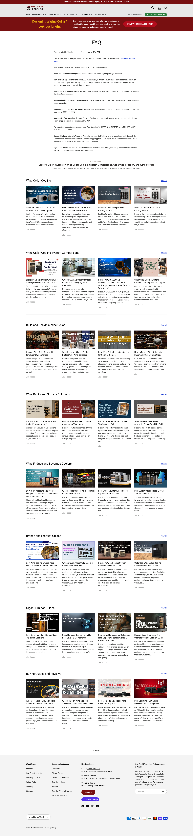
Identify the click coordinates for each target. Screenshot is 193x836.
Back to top (97, 751)
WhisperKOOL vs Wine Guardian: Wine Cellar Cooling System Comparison (76, 283)
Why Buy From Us (33, 778)
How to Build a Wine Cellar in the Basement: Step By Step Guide (148, 353)
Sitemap (29, 791)
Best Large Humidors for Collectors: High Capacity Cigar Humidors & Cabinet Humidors (114, 638)
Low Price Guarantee (34, 773)
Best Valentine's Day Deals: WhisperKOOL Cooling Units (146, 702)
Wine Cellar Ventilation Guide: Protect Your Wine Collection (75, 353)
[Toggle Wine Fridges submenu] (76, 14)
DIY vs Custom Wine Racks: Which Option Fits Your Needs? (41, 422)
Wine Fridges (69, 14)
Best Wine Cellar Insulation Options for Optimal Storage (113, 353)
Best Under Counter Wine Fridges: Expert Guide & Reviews (113, 492)
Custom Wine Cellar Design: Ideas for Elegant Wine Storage (41, 353)
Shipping (29, 786)
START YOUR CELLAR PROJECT (140, 24)
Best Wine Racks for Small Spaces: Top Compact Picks (113, 422)
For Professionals (135, 15)
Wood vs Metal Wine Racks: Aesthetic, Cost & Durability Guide (149, 422)
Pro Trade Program (59, 795)
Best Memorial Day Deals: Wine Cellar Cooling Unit (112, 702)
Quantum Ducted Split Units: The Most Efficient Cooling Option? (40, 209)
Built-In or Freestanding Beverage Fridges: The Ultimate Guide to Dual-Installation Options (42, 494)
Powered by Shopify (50, 828)
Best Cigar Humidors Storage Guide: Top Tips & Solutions (42, 636)
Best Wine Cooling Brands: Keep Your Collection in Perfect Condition (41, 564)
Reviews (55, 786)
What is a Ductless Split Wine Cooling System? (111, 209)
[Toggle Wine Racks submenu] (60, 14)
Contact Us (56, 769)
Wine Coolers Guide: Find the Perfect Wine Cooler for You (78, 492)
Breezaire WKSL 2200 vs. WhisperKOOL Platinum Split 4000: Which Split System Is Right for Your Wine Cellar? (114, 284)
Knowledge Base (58, 782)
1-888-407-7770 (93, 769)
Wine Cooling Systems (35, 14)
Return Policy (31, 782)
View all (164, 181)
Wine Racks (54, 14)
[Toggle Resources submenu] (105, 14)
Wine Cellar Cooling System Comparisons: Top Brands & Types (149, 281)
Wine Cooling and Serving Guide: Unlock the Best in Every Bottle (40, 702)
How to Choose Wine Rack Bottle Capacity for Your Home (76, 422)
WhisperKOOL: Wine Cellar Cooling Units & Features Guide (77, 564)
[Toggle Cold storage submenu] (91, 14)
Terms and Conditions (60, 778)
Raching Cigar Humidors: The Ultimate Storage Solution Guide (148, 636)
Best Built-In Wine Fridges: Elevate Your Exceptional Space (149, 492)
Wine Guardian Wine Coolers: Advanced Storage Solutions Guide (77, 702)
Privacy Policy (57, 773)
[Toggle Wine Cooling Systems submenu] (45, 14)
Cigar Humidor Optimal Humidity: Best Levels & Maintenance (76, 636)
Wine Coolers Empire (37, 828)
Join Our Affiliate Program (62, 791)
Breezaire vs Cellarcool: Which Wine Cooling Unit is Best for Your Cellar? (42, 281)
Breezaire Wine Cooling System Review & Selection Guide (112, 564)
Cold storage (85, 14)
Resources (99, 14)
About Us (29, 769)
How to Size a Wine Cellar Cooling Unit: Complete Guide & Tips (77, 209)
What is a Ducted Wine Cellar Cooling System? (147, 209)
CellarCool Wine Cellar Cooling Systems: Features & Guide (147, 564)
